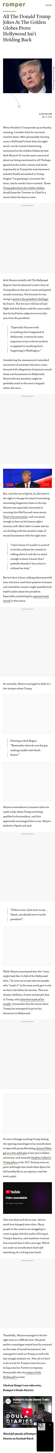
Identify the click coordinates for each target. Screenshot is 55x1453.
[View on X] (27, 714)
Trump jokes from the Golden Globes (24, 188)
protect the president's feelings (30, 299)
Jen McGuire (46, 114)
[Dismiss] (50, 1424)
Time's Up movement (15, 516)
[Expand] (40, 1424)
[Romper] (14, 5)
